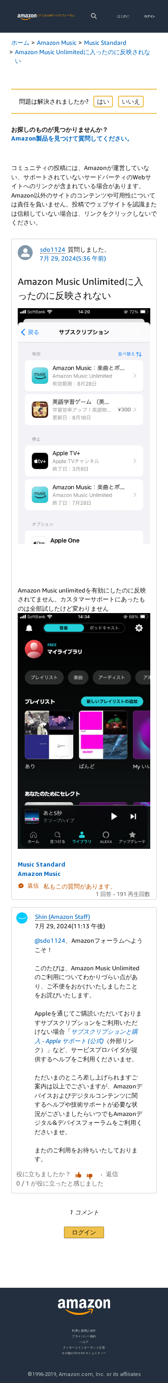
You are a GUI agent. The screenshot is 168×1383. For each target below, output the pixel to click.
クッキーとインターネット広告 (84, 1346)
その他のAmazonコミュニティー (84, 1352)
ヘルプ (83, 1341)
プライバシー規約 (84, 1335)
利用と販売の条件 (84, 1330)
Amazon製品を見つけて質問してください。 (72, 138)
